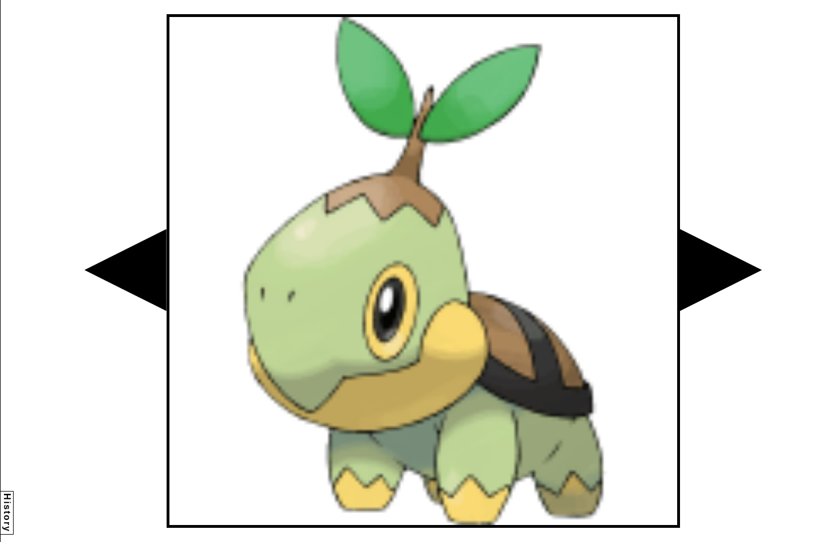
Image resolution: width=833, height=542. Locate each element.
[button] (125, 270)
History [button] (7, 512)
